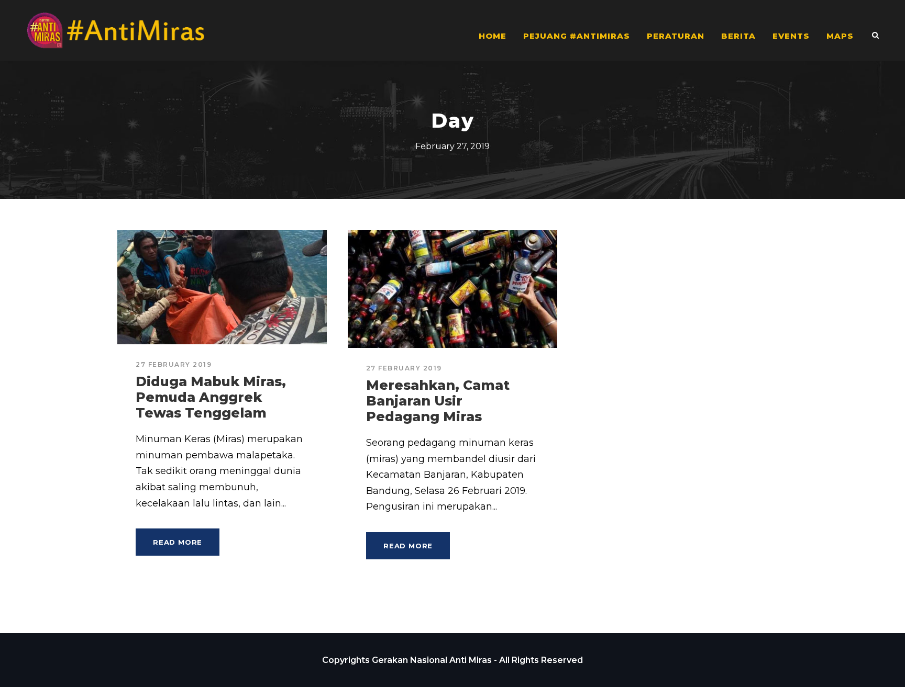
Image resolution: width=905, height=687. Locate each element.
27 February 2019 (174, 364)
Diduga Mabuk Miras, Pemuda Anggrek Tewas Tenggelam (211, 397)
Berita (738, 36)
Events (791, 36)
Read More (177, 542)
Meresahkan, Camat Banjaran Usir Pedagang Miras (438, 400)
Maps (840, 36)
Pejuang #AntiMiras (576, 36)
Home (492, 36)
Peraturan (675, 36)
